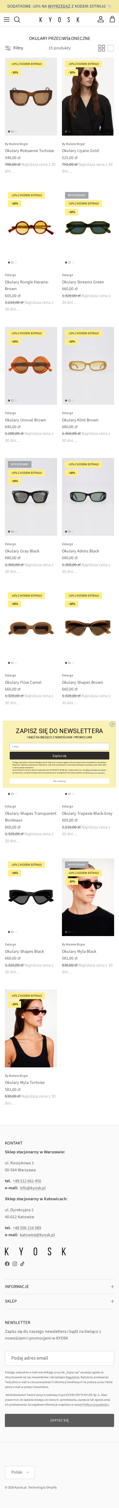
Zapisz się (59, 755)
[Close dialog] (112, 724)
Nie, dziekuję (59, 780)
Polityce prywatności (97, 773)
